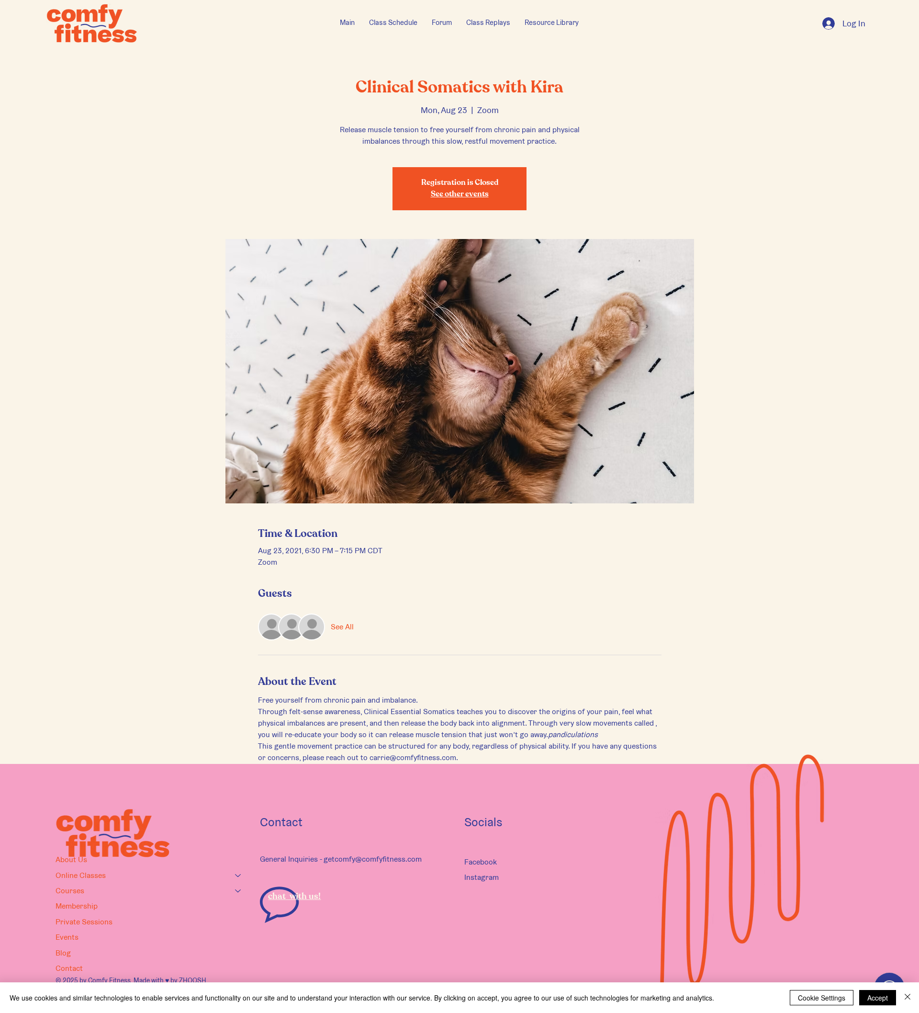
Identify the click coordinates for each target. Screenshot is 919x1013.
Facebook (480, 862)
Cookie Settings (821, 997)
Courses (70, 891)
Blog (63, 953)
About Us (71, 859)
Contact (69, 968)
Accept (877, 997)
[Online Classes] (238, 875)
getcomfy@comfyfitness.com (373, 859)
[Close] (907, 997)
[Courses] (238, 891)
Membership (77, 906)
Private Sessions (84, 922)
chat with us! (294, 896)
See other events (460, 194)
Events (67, 937)
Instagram (481, 877)
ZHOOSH (192, 980)
